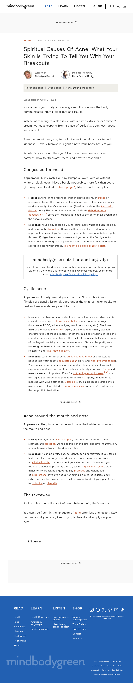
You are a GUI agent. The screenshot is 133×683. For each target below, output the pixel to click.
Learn (36, 608)
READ (48, 6)
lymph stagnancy (74, 386)
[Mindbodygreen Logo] (20, 6)
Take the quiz (79, 629)
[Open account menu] (125, 6)
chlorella (52, 483)
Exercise (70, 381)
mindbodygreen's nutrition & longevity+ (74, 274)
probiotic (79, 470)
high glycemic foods (103, 360)
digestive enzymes (93, 466)
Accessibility (95, 670)
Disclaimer (96, 666)
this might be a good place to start (84, 245)
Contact (77, 634)
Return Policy (117, 666)
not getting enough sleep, (88, 373)
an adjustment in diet (79, 356)
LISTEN (79, 6)
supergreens (39, 474)
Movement (19, 626)
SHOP (97, 6)
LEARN (63, 6)
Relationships (21, 641)
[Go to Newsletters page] (112, 6)
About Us (77, 638)
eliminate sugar (68, 360)
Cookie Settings (114, 674)
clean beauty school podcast (61, 625)
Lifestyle (18, 631)
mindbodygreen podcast (61, 618)
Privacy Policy (106, 666)
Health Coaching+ (40, 617)
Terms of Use (116, 662)
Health (17, 617)
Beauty (28, 40)
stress (101, 197)
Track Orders (79, 624)
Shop (77, 608)
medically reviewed (51, 40)
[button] (92, 76)
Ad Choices (106, 670)
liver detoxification (58, 350)
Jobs (95, 662)
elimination (53, 229)
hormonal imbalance (68, 321)
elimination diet (41, 462)
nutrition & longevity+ (36, 623)
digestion (50, 443)
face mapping (64, 439)
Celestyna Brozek (44, 76)
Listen (59, 608)
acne (77, 512)
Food (16, 622)
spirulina (37, 483)
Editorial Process (100, 674)
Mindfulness (20, 636)
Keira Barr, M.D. (81, 76)
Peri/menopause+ (40, 629)
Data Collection (117, 670)
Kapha (59, 329)
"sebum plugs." (65, 187)
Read (18, 608)
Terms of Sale (104, 662)
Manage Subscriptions (80, 618)
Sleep (106, 369)
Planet (17, 645)
